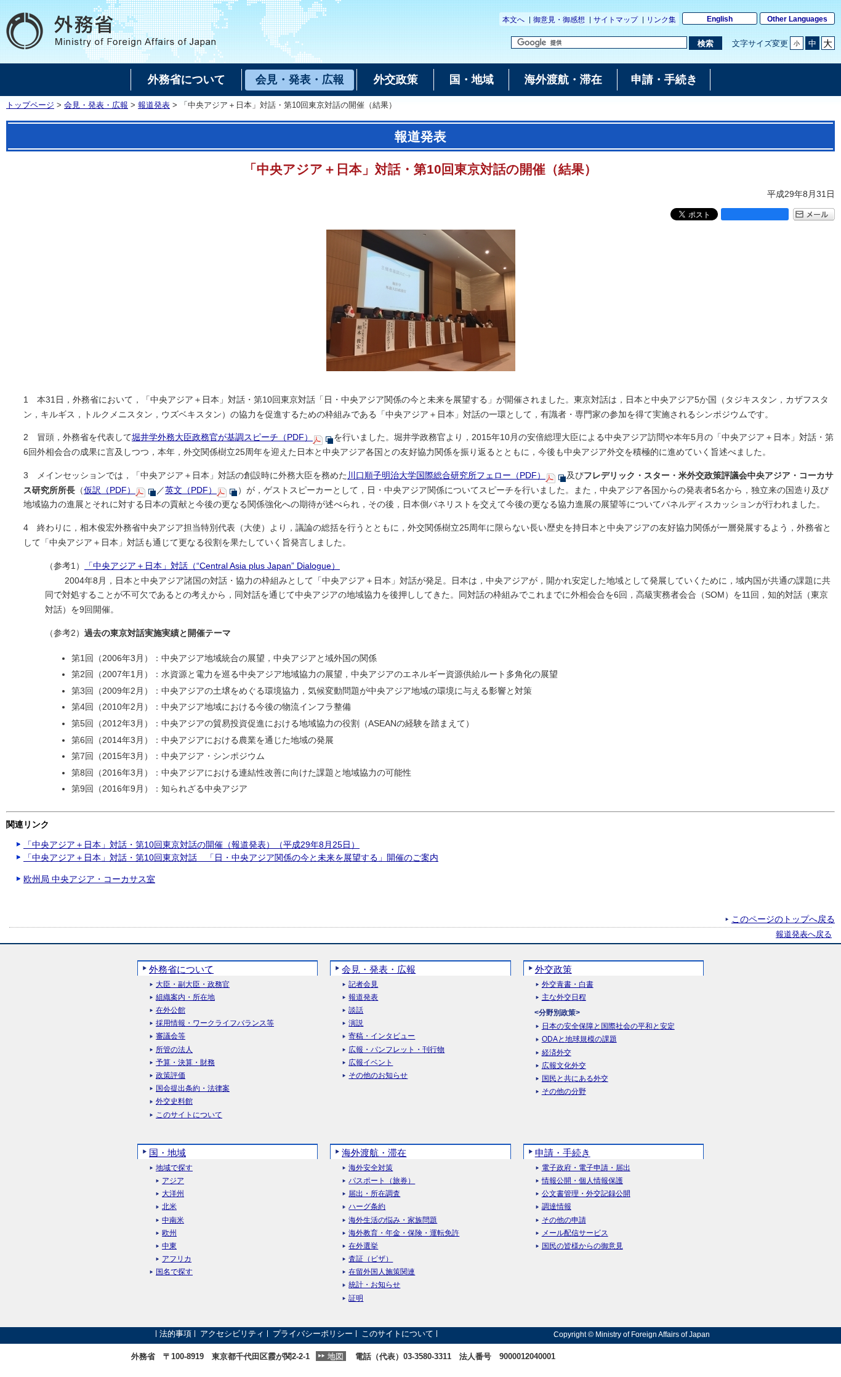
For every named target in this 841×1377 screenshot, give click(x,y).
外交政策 (553, 969)
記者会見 (363, 985)
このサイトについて (189, 1115)
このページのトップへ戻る (783, 919)
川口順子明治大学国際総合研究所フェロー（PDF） (446, 475)
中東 (169, 1246)
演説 (355, 1023)
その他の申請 (564, 1220)
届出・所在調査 (374, 1194)
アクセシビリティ (232, 1334)
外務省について (181, 969)
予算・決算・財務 (185, 1063)
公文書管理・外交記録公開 (586, 1194)
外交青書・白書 (568, 985)
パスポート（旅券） (381, 1181)
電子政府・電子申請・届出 (586, 1168)
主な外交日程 (564, 998)
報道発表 (154, 105)
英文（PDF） (191, 490)
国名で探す (174, 1272)
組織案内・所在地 (185, 998)
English (720, 19)
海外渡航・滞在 (374, 1152)
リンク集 (661, 19)
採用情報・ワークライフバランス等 (215, 1023)
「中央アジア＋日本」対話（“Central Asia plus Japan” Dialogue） (212, 566)
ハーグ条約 (366, 1207)
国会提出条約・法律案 (193, 1089)
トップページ (30, 105)
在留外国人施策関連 (381, 1272)
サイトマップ (616, 19)
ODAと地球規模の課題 (579, 1039)
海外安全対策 (370, 1168)
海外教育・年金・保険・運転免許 (403, 1233)
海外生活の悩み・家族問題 (392, 1220)
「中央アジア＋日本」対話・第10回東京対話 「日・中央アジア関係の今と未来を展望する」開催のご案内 (230, 857)
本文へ (513, 19)
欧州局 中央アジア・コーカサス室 (89, 879)
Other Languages (797, 19)
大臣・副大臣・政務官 (193, 985)
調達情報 (556, 1207)
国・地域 (167, 1152)
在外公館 (170, 1010)
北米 (169, 1207)
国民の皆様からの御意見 (582, 1246)
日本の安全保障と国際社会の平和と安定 (608, 1026)
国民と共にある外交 (575, 1079)
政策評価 (170, 1076)
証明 (355, 1299)
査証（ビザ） (370, 1259)
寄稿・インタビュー (381, 1036)
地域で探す (174, 1168)
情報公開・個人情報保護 (582, 1181)
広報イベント (370, 1063)
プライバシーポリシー (313, 1334)
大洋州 (173, 1194)
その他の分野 (564, 1092)
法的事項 (175, 1334)
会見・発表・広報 (96, 105)
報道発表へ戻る (804, 934)
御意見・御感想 (559, 19)
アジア (173, 1181)
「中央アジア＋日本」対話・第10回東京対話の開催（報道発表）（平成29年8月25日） (191, 844)
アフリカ (176, 1259)
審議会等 (170, 1036)
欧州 (169, 1233)
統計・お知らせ (374, 1285)
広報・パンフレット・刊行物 (396, 1050)
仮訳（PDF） (109, 490)
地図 (336, 1356)
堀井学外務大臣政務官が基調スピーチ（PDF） (222, 437)
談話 (355, 1010)
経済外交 (556, 1053)
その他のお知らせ (378, 1076)
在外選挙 (363, 1246)
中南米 (173, 1220)
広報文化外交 (564, 1066)
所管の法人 (174, 1050)
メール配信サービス (575, 1233)
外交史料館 (174, 1102)
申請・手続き (562, 1152)
